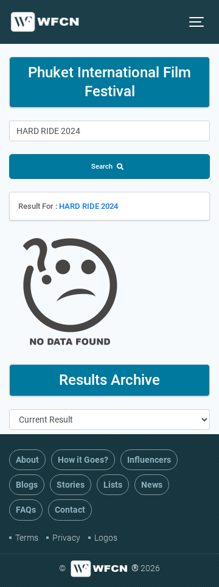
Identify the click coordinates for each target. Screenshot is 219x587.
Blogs (27, 485)
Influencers (149, 460)
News (151, 485)
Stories (71, 485)
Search (102, 166)
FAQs (26, 510)
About (27, 460)
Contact (70, 510)
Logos (105, 538)
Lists (112, 485)
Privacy (66, 538)
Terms (26, 538)
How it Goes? (83, 460)
